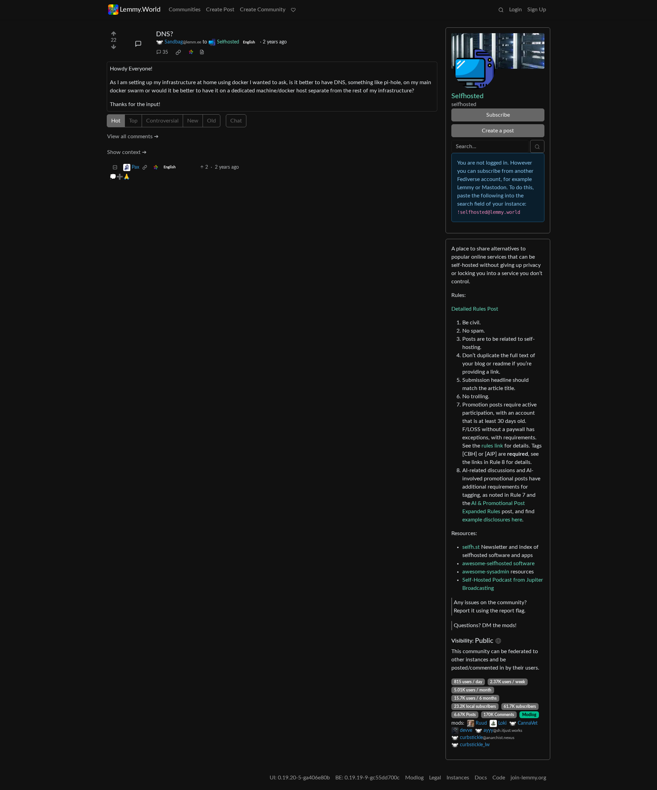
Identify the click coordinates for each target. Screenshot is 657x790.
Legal (435, 777)
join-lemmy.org (528, 777)
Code (498, 777)
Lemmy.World (140, 9)
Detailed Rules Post (474, 309)
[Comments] (138, 43)
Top (133, 121)
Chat (236, 121)
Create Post (220, 9)
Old (211, 121)
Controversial (162, 121)
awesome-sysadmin (485, 571)
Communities (185, 9)
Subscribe (498, 115)
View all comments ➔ (132, 136)
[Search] (500, 9)
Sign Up (536, 9)
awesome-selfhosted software (498, 563)
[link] (178, 52)
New (192, 121)
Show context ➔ (126, 152)
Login (515, 9)
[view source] (201, 52)
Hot (115, 121)
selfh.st (471, 547)
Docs (481, 777)
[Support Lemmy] (293, 9)
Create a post (498, 130)
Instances (458, 777)
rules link (492, 446)
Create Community (262, 9)
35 (165, 52)
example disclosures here (492, 519)
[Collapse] (115, 167)
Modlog (529, 715)
